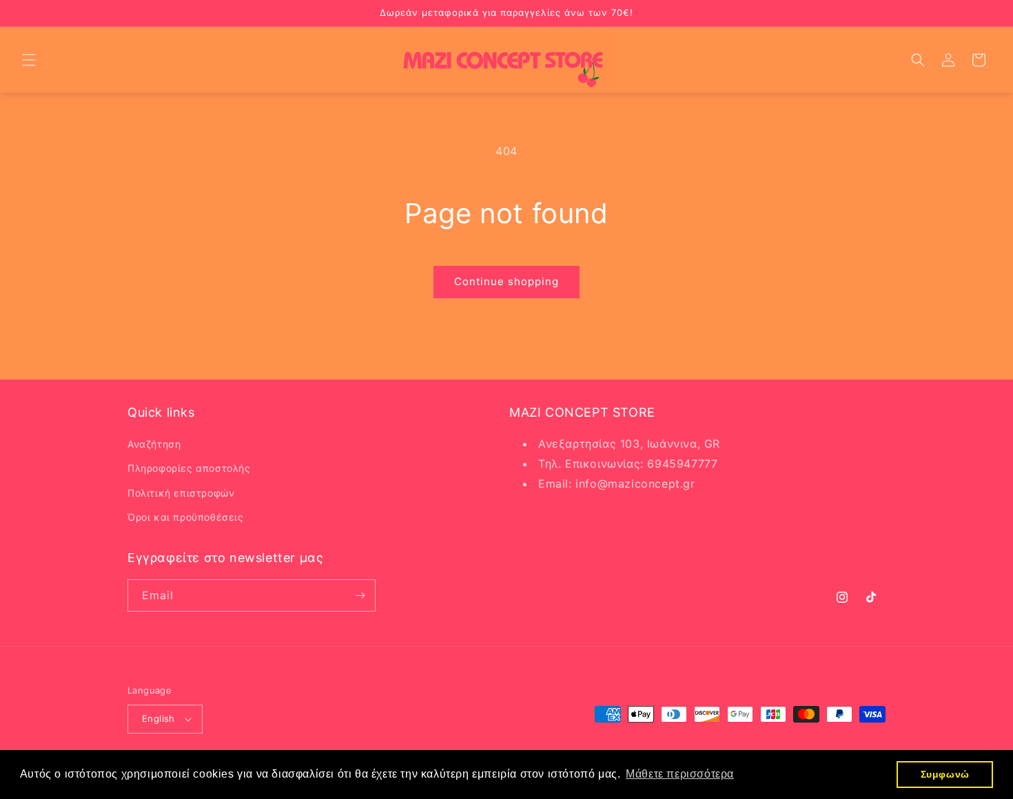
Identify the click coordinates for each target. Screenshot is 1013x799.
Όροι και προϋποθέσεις (185, 517)
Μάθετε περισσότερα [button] (680, 774)
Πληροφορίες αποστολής (189, 468)
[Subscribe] (360, 595)
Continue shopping (506, 281)
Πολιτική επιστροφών (180, 493)
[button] (29, 60)
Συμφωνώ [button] (945, 774)
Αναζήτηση (154, 444)
